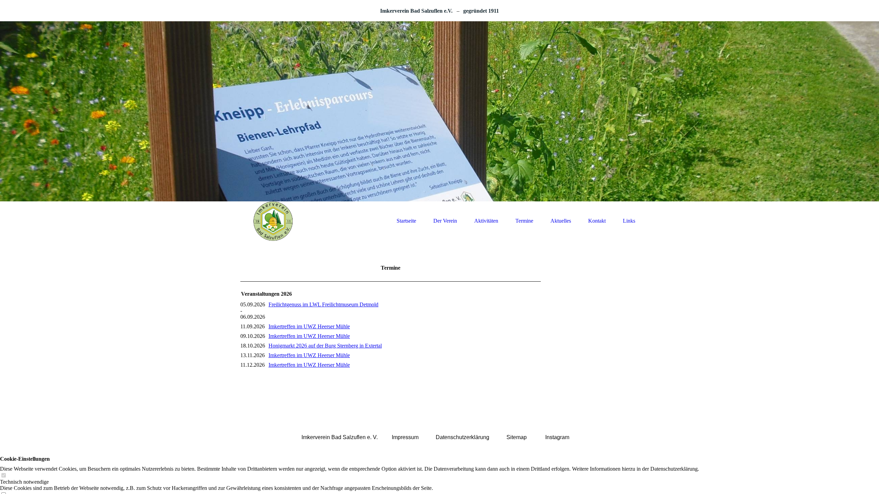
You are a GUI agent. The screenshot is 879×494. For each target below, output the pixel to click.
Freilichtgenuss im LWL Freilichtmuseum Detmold (323, 304)
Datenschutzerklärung (462, 437)
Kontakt (597, 221)
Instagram (557, 437)
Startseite (406, 221)
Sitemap (516, 437)
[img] (439, 111)
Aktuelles (560, 221)
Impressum (405, 437)
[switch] (3, 476)
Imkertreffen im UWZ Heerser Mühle (309, 326)
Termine (524, 221)
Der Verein (445, 221)
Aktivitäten (486, 221)
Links (629, 221)
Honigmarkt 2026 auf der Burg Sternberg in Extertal (325, 346)
